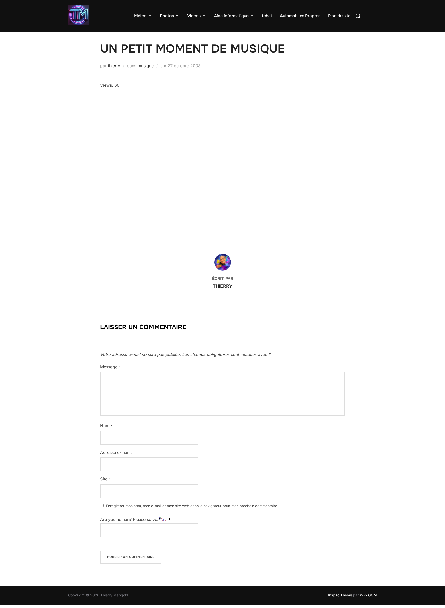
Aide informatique (231, 16)
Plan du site (339, 16)
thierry (114, 65)
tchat (267, 16)
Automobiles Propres (300, 16)
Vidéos (194, 16)
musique (146, 65)
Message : (110, 366)
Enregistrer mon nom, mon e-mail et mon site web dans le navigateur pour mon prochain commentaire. (192, 506)
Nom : (106, 425)
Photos (167, 16)
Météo (140, 16)
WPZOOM (368, 595)
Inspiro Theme (340, 595)
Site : (105, 478)
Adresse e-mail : (116, 452)
